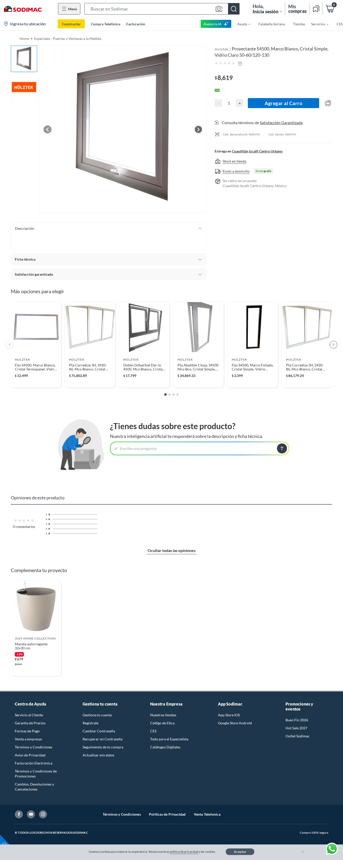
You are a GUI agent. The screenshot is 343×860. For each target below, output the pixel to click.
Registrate (90, 723)
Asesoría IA (212, 24)
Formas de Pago (27, 731)
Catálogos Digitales (165, 747)
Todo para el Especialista (169, 739)
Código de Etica (162, 723)
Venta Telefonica (207, 814)
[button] (162, 9)
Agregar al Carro (283, 103)
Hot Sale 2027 (296, 728)
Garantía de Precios (30, 723)
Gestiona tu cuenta (97, 715)
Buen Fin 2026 (296, 720)
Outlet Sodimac (297, 736)
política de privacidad (184, 851)
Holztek (221, 49)
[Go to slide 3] (174, 395)
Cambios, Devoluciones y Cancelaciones (34, 786)
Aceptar (240, 851)
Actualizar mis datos (98, 755)
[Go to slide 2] (169, 395)
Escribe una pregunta (138, 448)
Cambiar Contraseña (99, 731)
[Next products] (333, 344)
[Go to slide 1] (165, 394)
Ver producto (36, 380)
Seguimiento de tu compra (103, 747)
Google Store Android (235, 723)
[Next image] (198, 129)
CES (153, 731)
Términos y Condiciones (33, 747)
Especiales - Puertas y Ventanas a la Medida (67, 38)
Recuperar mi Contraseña (103, 739)
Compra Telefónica (105, 24)
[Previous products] (9, 344)
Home (24, 38)
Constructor (71, 24)
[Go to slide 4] (178, 395)
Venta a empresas (28, 739)
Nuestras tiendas (163, 715)
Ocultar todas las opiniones (172, 550)
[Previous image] (47, 129)
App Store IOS (229, 715)
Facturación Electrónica (33, 763)
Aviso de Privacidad (30, 755)
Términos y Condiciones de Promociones (36, 773)
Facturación (135, 24)
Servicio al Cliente (29, 715)
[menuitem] (240, 24)
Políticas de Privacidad (167, 814)
